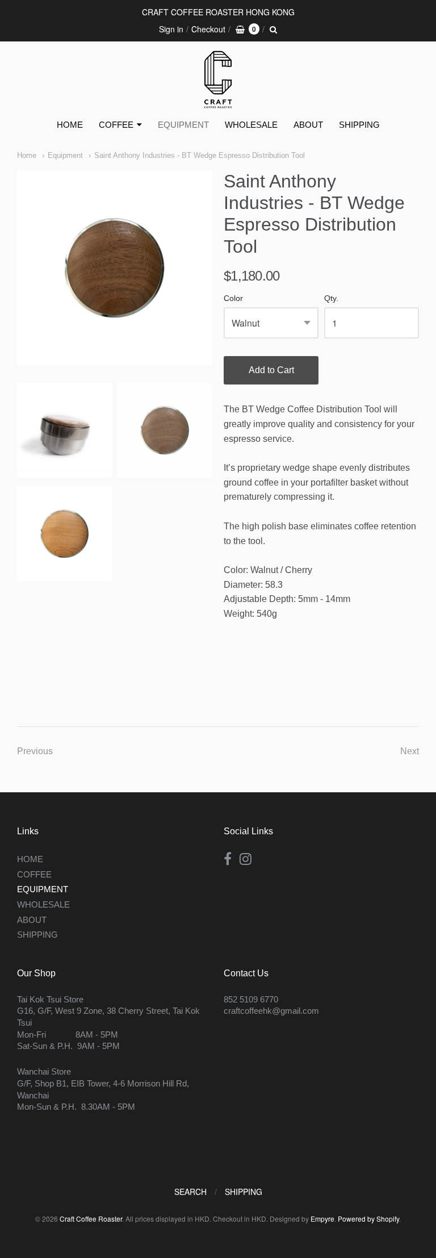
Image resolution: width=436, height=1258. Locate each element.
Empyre (322, 1218)
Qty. (331, 298)
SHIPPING (359, 124)
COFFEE (116, 124)
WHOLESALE (251, 124)
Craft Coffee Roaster (91, 1218)
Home (26, 155)
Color (233, 298)
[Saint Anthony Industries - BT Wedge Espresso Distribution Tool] (114, 268)
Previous (35, 751)
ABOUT (308, 124)
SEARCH (190, 1191)
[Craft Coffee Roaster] (218, 79)
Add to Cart (271, 370)
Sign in (171, 29)
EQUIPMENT (183, 124)
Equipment (65, 155)
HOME (70, 124)
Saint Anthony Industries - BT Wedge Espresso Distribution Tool (199, 155)
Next (409, 751)
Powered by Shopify (368, 1218)
